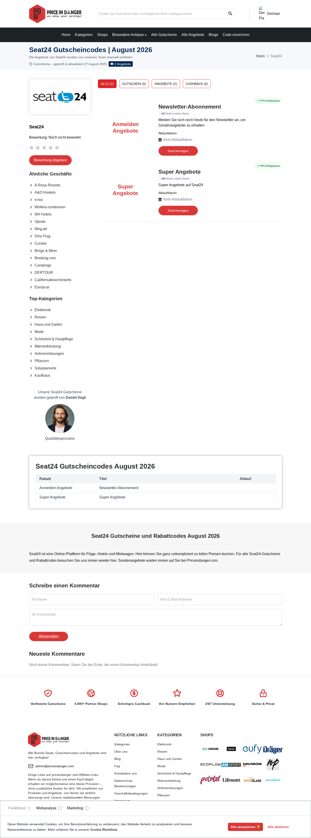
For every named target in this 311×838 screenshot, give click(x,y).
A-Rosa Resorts (47, 185)
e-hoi (39, 200)
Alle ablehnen (278, 827)
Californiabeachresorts (53, 280)
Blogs (213, 35)
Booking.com (45, 258)
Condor (41, 243)
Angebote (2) (166, 84)
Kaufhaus (42, 375)
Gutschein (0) (134, 84)
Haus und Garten (48, 324)
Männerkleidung (48, 346)
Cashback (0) (197, 84)
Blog (117, 759)
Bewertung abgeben (50, 160)
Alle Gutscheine (164, 35)
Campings (43, 265)
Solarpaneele (45, 368)
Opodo (40, 221)
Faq (117, 766)
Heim (66, 35)
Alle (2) (107, 84)
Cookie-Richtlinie (103, 829)
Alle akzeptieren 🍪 (245, 827)
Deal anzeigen (178, 151)
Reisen (40, 317)
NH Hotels (43, 214)
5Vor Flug (42, 236)
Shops (102, 35)
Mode (39, 332)
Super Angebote (179, 172)
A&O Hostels (45, 192)
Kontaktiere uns (125, 773)
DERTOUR (44, 272)
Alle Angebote (192, 35)
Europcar (42, 287)
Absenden (48, 636)
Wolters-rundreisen (50, 207)
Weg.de (41, 229)
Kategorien (84, 35)
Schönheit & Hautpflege (54, 339)
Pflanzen (42, 361)
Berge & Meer (46, 251)
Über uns (120, 751)
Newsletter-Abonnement (189, 107)
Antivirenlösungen (49, 354)
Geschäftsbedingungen (131, 793)
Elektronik (43, 310)
